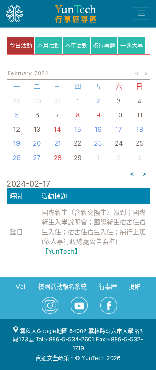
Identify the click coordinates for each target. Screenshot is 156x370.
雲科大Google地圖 (43, 330)
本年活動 (76, 45)
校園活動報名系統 (62, 286)
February (20, 73)
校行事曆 (104, 45)
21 (57, 143)
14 (57, 129)
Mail (20, 286)
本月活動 (48, 45)
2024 (41, 73)
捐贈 (135, 286)
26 (16, 157)
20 (37, 143)
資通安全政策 (52, 357)
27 (37, 157)
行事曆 (108, 286)
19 (16, 143)
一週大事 (131, 45)
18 (139, 129)
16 (97, 129)
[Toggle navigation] (141, 13)
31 (57, 101)
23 (98, 143)
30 (37, 101)
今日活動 (21, 45)
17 (118, 129)
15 (77, 129)
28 (58, 157)
